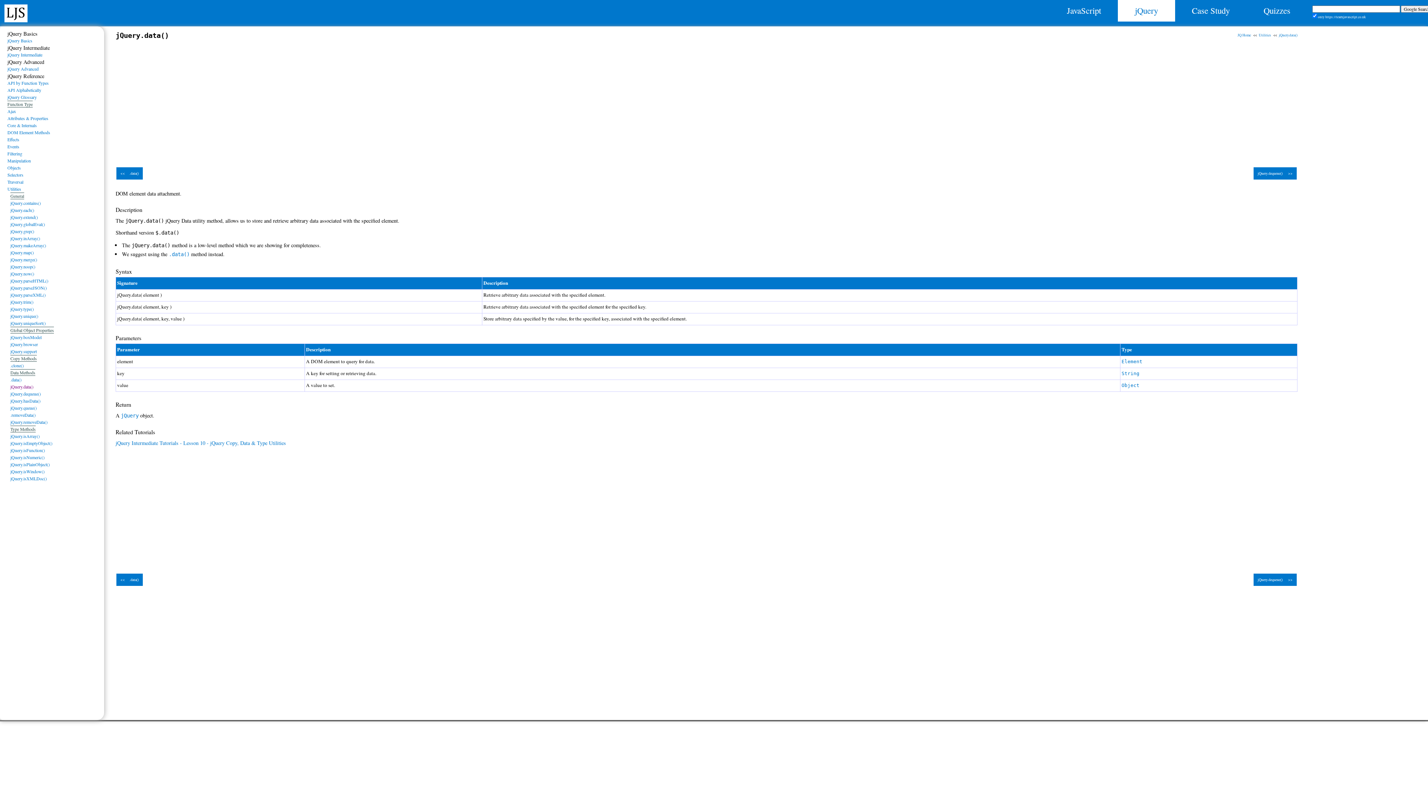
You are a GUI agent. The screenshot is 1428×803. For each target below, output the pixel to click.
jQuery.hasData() (25, 401)
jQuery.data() (1288, 35)
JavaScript (1084, 10)
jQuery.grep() (22, 231)
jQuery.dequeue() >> (1275, 173)
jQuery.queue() (23, 408)
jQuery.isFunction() (27, 450)
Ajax (11, 111)
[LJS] (16, 12)
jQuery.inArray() (25, 238)
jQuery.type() (22, 309)
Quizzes (1277, 10)
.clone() (17, 365)
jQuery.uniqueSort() (28, 323)
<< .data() (129, 173)
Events (13, 146)
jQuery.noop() (22, 267)
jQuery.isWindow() (27, 471)
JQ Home (1244, 35)
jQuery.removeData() (29, 422)
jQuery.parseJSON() (28, 288)
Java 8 (358, 744)
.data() (16, 380)
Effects (13, 139)
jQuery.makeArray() (28, 245)
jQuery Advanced (23, 69)
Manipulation (19, 161)
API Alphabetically (24, 90)
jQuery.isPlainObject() (30, 464)
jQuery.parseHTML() (29, 281)
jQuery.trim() (21, 302)
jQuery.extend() (24, 217)
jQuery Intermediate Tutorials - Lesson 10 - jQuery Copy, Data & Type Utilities (201, 442)
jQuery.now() (22, 274)
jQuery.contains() (25, 203)
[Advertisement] (339, 100)
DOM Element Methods (28, 132)
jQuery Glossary (22, 97)
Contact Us (1070, 744)
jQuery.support (23, 351)
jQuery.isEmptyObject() (31, 443)
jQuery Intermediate (24, 55)
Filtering (14, 154)
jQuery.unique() (24, 316)
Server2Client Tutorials (1070, 760)
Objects (14, 168)
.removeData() (23, 415)
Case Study (1211, 10)
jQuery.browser (24, 344)
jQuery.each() (22, 210)
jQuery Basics (19, 40)
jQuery (1146, 10)
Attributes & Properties (27, 118)
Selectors (15, 175)
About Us (1070, 735)
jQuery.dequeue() (25, 394)
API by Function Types (28, 83)
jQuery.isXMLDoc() (28, 478)
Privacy (358, 760)
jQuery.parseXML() (28, 295)
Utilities (1265, 35)
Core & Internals (22, 125)
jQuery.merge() (23, 259)
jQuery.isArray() (25, 436)
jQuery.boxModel (26, 337)
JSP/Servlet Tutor (358, 752)
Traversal (15, 182)
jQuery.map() (22, 252)
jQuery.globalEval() (27, 224)
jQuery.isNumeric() (27, 457)
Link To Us (1070, 752)
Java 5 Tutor (358, 735)
